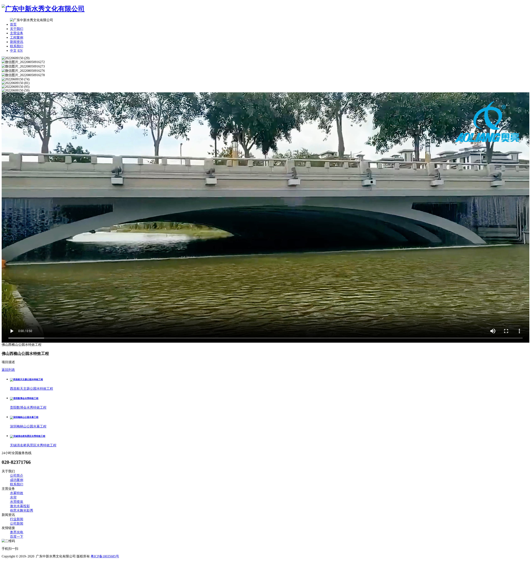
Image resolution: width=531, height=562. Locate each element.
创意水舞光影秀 (21, 510)
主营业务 (16, 33)
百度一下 (16, 536)
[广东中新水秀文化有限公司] (43, 8)
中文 (13, 50)
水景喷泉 (16, 501)
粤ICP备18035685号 (105, 556)
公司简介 (16, 475)
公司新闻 (16, 523)
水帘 (13, 497)
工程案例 (16, 37)
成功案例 (16, 480)
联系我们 (16, 46)
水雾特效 (16, 493)
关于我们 (16, 29)
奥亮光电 (16, 532)
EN (20, 50)
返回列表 (8, 369)
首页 (13, 24)
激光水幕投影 (20, 506)
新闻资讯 (16, 42)
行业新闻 (16, 519)
